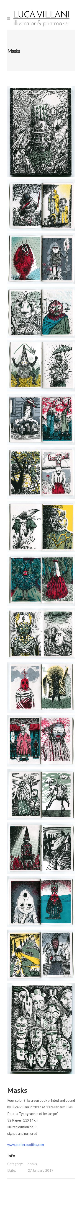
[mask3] (41, 312)
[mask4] (41, 365)
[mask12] (41, 794)
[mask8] (41, 580)
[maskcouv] (41, 131)
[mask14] (41, 901)
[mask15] (41, 955)
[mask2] (41, 258)
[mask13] (41, 848)
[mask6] (41, 473)
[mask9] (41, 633)
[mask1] (41, 205)
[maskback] (41, 1028)
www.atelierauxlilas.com (25, 1145)
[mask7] (41, 526)
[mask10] (41, 687)
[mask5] (41, 419)
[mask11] (41, 741)
